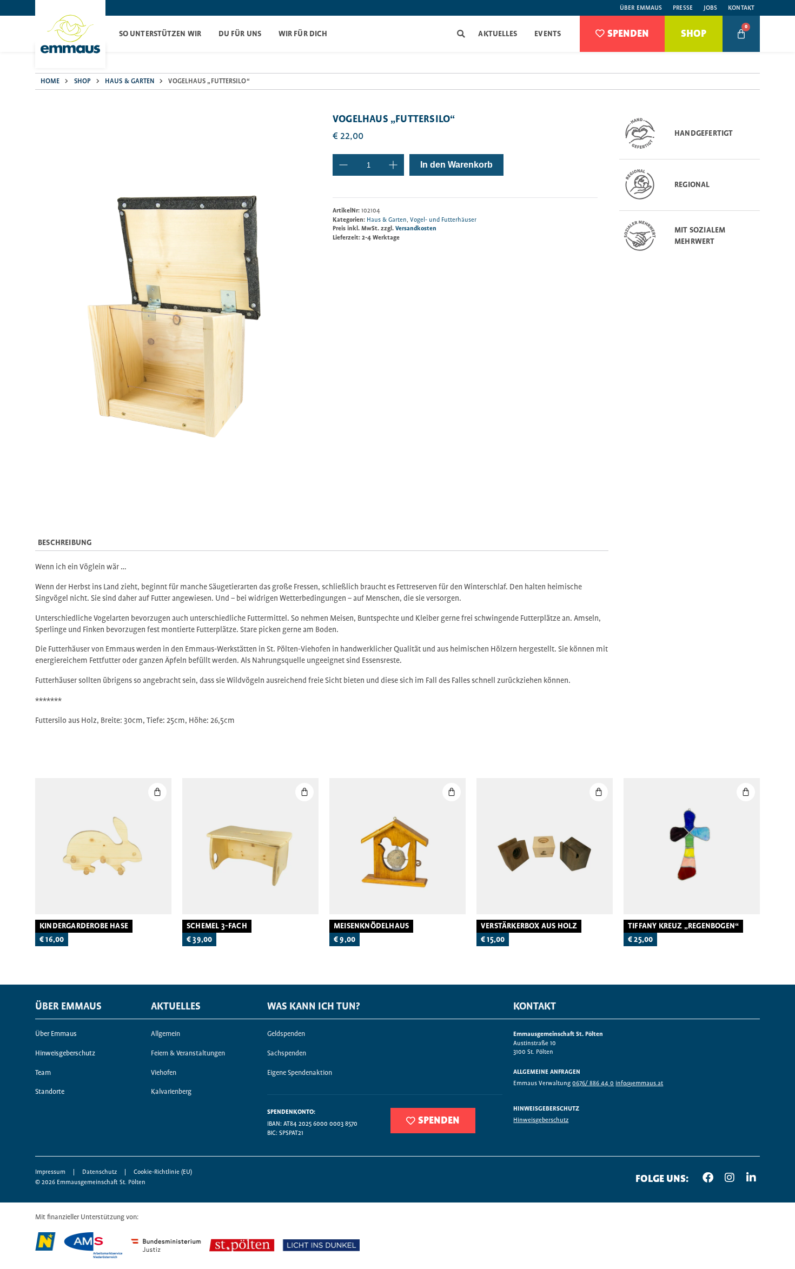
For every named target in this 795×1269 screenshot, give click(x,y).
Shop (82, 81)
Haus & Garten (129, 81)
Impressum (50, 1171)
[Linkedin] (751, 1177)
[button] (461, 34)
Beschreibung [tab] (64, 543)
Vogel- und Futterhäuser (443, 219)
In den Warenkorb (456, 164)
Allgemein (165, 1034)
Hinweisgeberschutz (65, 1053)
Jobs (710, 7)
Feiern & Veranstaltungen (188, 1053)
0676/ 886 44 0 (593, 1083)
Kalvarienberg (171, 1092)
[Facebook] (708, 1177)
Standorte (49, 1092)
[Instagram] (729, 1177)
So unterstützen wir (160, 34)
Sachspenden (286, 1053)
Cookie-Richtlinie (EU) (163, 1171)
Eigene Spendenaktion (299, 1073)
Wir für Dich (303, 34)
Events (547, 34)
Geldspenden (286, 1034)
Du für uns (239, 34)
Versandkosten (415, 228)
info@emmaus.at (639, 1083)
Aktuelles (497, 34)
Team (43, 1073)
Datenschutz (99, 1171)
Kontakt (741, 7)
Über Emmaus (641, 7)
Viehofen (163, 1073)
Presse (683, 7)
